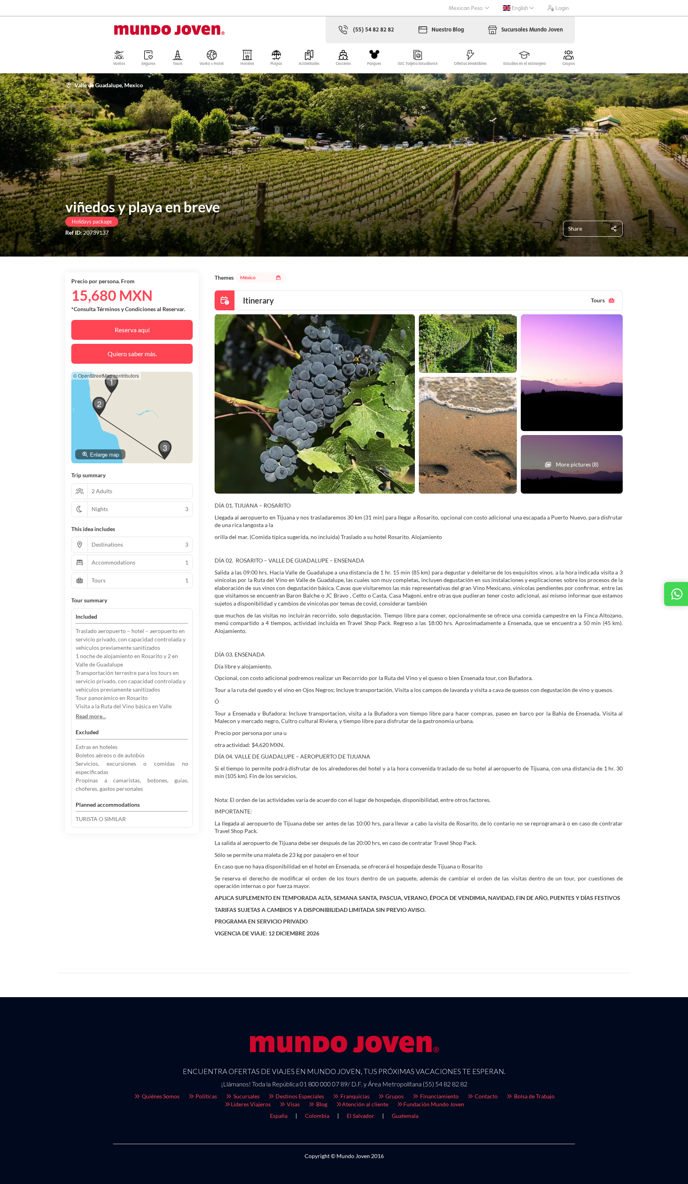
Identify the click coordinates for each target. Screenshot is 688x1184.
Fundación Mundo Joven (433, 1104)
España (278, 1115)
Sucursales (246, 1096)
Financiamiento (439, 1096)
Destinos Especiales (299, 1096)
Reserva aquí (132, 329)
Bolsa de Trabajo (534, 1096)
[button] (111, 384)
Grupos (394, 1096)
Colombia (317, 1115)
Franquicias (354, 1096)
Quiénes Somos (160, 1096)
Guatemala (405, 1115)
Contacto (485, 1096)
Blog (321, 1104)
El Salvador (360, 1115)
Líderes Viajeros (251, 1104)
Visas (292, 1104)
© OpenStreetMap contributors (106, 375)
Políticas (205, 1096)
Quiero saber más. (132, 353)
